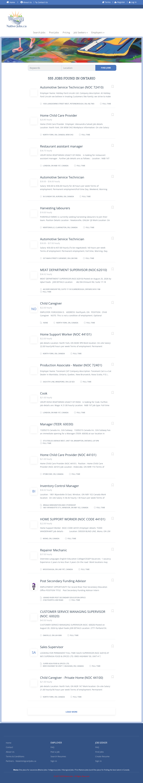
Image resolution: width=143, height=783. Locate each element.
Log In (133, 2)
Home (12, 2)
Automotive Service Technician (62, 177)
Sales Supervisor (51, 647)
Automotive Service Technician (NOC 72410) (71, 87)
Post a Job (55, 751)
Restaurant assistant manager (61, 146)
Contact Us (42, 2)
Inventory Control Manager (59, 486)
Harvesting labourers (55, 208)
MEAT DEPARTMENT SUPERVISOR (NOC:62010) (73, 270)
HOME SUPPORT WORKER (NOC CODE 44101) (72, 519)
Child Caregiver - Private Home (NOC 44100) (71, 677)
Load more (71, 711)
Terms (107, 2)
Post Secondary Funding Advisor (63, 581)
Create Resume (102, 756)
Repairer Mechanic (53, 550)
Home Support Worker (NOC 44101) (65, 334)
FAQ (52, 747)
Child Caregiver (51, 303)
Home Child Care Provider (58, 115)
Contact (9, 747)
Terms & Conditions (15, 756)
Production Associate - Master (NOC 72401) (71, 365)
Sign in (54, 761)
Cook (43, 393)
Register (121, 2)
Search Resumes (58, 756)
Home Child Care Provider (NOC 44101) (68, 455)
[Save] (109, 87)
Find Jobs (106, 67)
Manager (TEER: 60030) (56, 424)
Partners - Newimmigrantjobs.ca (21, 761)
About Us (27, 2)
